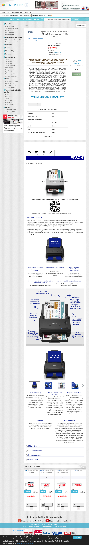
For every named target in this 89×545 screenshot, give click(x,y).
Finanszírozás (5, 15)
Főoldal (3, 12)
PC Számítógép (10, 51)
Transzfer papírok (10, 87)
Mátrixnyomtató (9, 30)
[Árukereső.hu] (18, 530)
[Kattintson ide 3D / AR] (51, 153)
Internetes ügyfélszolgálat (71, 8)
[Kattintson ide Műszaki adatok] (36, 153)
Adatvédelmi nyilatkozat (33, 526)
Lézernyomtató (9, 26)
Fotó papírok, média (11, 85)
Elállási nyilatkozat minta (60, 526)
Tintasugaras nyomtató (11, 28)
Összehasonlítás (25, 15)
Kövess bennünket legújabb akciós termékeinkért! (46, 517)
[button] (83, 385)
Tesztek (26, 12)
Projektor (8, 54)
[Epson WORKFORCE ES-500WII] (35, 40)
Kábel (7, 94)
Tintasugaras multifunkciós (12, 42)
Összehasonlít (33, 505)
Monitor (7, 48)
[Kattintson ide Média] (29, 153)
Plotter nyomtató (9, 32)
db (78, 69)
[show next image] (82, 364)
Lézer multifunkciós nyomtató (13, 40)
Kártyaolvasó (9, 102)
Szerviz (31, 12)
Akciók (43, 524)
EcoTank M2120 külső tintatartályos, (63, 471)
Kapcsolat (35, 15)
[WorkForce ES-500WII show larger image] (55, 317)
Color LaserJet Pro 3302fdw (32, 471)
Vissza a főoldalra (80, 25)
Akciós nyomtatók (10, 112)
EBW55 (80, 471)
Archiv (56, 524)
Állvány (7, 98)
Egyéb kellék (8, 72)
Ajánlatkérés (15, 12)
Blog (21, 12)
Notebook (8, 45)
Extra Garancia (14, 15)
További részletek (48, 136)
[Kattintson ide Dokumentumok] (43, 153)
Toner (7, 59)
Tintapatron (8, 63)
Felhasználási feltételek (46, 526)
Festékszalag (9, 68)
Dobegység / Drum (10, 70)
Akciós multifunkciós (10, 110)
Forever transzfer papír (11, 81)
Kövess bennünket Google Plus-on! (33, 521)
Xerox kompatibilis (10, 74)
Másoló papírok (9, 83)
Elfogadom (77, 537)
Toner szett (8, 61)
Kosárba (77, 74)
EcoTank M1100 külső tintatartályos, (47, 471)
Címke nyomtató (9, 34)
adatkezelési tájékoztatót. (25, 543)
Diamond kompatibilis (11, 76)
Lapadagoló (8, 96)
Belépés (42, 15)
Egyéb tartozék (9, 104)
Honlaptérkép (50, 524)
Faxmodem (8, 100)
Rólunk (8, 12)
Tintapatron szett (10, 66)
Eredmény (76, 19)
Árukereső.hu (18, 533)
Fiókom (31, 524)
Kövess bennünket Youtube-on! (60, 521)
